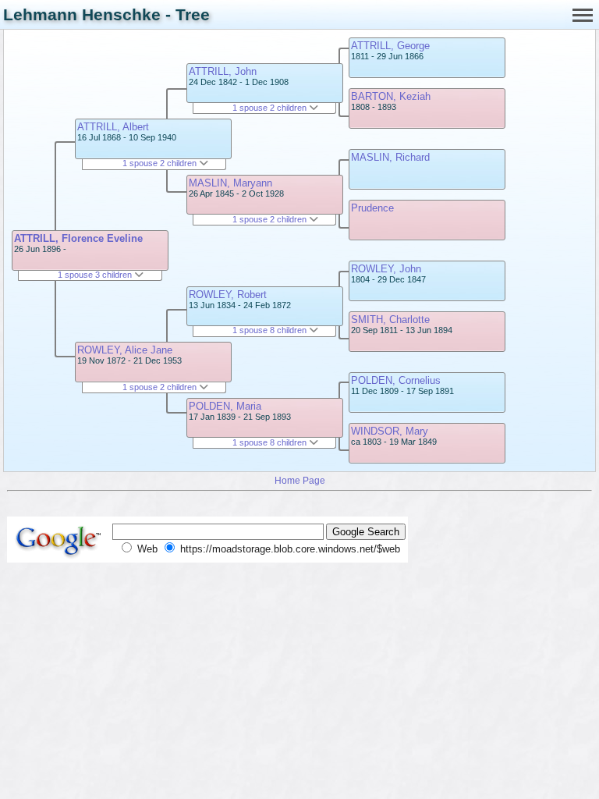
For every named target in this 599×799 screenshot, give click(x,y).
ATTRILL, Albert (113, 127)
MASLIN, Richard (390, 157)
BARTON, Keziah (391, 96)
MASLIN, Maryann (230, 183)
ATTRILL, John (223, 71)
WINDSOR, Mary (389, 431)
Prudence (372, 208)
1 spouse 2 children (160, 163)
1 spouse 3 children (96, 274)
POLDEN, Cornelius (396, 380)
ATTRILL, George (390, 45)
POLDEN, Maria (225, 406)
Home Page (300, 480)
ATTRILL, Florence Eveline (78, 238)
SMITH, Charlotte (390, 319)
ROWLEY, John (386, 269)
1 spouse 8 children (270, 330)
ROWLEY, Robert (228, 294)
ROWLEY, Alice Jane (124, 350)
